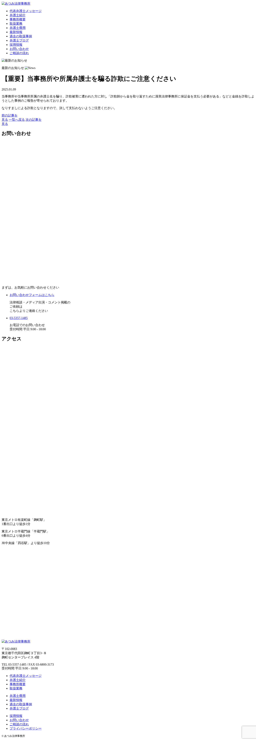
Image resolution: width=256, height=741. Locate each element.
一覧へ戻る (17, 119)
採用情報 (16, 44)
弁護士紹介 (18, 15)
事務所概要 (18, 19)
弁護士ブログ (19, 40)
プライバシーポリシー (26, 728)
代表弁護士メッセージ (26, 11)
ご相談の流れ (19, 53)
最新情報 (16, 32)
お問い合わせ (19, 49)
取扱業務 (16, 23)
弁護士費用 (18, 27)
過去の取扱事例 (21, 36)
